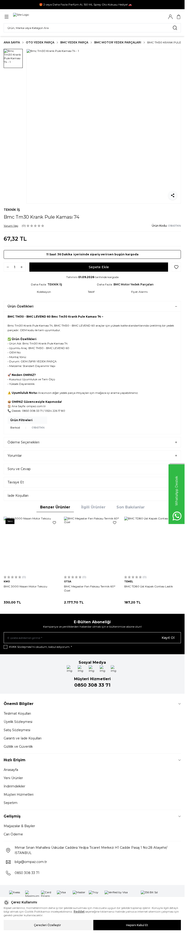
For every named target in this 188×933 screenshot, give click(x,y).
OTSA (67, 581)
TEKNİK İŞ (12, 210)
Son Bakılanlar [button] (130, 507)
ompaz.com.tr (36, 406)
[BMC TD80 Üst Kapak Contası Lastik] (152, 545)
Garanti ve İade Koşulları (22, 738)
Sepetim (10, 803)
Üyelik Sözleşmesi (18, 722)
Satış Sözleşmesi (17, 730)
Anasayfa (11, 770)
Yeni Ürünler (13, 778)
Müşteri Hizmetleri (18, 794)
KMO (7, 581)
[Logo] (21, 16)
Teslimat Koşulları (17, 713)
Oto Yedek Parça (40, 42)
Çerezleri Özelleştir (47, 925)
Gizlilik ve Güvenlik (18, 746)
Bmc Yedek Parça (74, 42)
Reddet (79, 911)
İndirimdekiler (14, 786)
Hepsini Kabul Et (137, 925)
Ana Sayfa (12, 42)
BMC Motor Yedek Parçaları (117, 42)
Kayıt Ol (168, 638)
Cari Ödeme (13, 834)
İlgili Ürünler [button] (93, 507)
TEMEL (128, 581)
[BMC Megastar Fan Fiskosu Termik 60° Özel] (92, 545)
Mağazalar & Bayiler (19, 826)
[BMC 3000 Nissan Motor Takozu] (32, 545)
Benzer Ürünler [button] (55, 507)
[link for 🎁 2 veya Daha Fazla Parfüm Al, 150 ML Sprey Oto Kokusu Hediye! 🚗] (92, 4)
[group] (104, 126)
